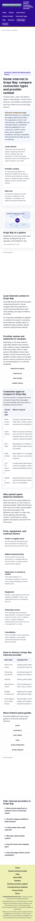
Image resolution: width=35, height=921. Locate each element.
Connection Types (21, 16)
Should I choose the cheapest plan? (17, 845)
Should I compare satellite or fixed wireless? (17, 820)
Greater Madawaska (17, 745)
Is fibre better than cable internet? (15, 828)
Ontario (11, 12)
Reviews (17, 881)
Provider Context (7, 16)
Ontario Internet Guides (17, 871)
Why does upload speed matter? (14, 837)
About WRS (17, 877)
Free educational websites (17, 887)
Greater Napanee (17, 750)
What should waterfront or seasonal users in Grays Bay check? (16, 810)
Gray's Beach (17, 735)
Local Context (20, 12)
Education (11, 20)
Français (5, 24)
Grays (17, 740)
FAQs (4, 20)
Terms (17, 893)
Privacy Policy (17, 890)
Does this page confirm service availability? (17, 854)
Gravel (17, 725)
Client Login (21, 20)
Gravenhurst (17, 730)
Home (4, 12)
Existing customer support (17, 884)
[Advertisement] (17, 50)
